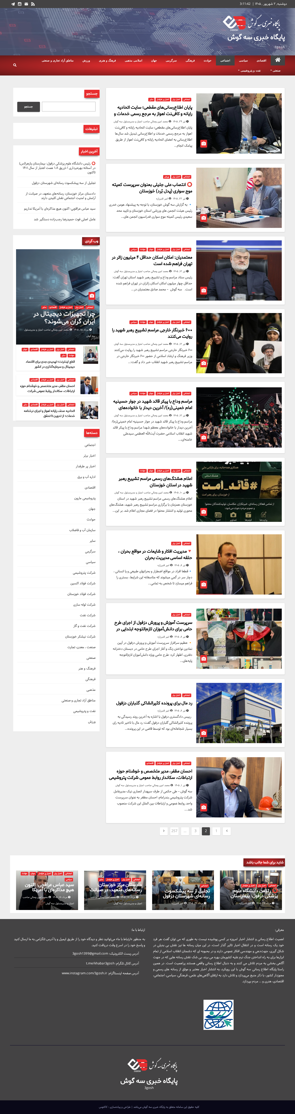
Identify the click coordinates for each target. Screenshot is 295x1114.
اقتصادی (261, 60)
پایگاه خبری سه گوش (256, 37)
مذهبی (91, 690)
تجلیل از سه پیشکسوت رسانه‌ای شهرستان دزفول (63, 183)
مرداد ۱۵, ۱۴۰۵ (81, 330)
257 (174, 831)
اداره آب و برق (86, 477)
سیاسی (243, 60)
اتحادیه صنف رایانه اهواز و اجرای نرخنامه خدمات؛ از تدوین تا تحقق (49, 413)
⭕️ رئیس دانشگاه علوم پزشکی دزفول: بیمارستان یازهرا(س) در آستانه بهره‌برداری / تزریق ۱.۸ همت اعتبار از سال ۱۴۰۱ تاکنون (57, 168)
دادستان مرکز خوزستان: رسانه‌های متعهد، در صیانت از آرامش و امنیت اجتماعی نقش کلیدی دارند (60, 196)
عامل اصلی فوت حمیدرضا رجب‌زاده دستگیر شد (64, 219)
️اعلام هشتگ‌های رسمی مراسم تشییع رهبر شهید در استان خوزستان (155, 482)
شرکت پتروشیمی (84, 572)
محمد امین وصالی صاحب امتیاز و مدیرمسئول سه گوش (141, 122)
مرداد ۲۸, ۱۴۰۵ (263, 903)
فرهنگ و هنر (86, 668)
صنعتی (276, 70)
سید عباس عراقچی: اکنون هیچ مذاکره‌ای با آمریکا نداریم (60, 208)
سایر (151, 99)
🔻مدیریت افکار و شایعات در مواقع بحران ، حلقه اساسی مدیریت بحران (155, 554)
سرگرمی (171, 60)
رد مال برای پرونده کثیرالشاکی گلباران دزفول (154, 703)
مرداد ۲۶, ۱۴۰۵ (195, 903)
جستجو (92, 94)
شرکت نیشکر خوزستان (80, 636)
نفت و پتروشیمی (250, 70)
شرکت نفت (87, 615)
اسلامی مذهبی (133, 60)
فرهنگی (190, 60)
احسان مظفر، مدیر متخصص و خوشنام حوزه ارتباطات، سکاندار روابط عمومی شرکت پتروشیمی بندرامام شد (150, 778)
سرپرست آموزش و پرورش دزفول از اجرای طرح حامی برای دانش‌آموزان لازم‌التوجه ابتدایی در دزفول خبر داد (153, 629)
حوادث (208, 60)
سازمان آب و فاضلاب (82, 530)
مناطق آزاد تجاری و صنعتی (58, 60)
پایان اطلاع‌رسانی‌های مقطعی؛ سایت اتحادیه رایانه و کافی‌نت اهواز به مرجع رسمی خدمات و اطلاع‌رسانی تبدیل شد (153, 114)
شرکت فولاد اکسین (82, 583)
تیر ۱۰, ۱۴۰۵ (180, 493)
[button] (14, 65)
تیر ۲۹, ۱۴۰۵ (179, 122)
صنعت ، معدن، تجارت (81, 647)
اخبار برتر (176, 99)
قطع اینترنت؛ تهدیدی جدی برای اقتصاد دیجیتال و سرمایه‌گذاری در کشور (50, 364)
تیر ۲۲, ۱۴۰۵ (179, 199)
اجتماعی (225, 60)
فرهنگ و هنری (107, 60)
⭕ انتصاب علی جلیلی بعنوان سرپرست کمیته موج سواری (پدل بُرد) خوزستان (152, 188)
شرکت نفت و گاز (84, 626)
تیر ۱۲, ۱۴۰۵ (179, 271)
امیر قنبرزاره (162, 199)
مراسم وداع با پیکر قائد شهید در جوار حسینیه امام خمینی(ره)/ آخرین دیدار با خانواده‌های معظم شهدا (152, 408)
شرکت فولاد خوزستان (81, 594)
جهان (154, 60)
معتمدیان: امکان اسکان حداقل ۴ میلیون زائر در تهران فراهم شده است (152, 260)
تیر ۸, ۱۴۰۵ (180, 565)
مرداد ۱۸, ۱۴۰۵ (128, 897)
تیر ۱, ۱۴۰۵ (180, 785)
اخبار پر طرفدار (163, 99)
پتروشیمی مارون (84, 498)
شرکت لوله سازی (84, 604)
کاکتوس (103, 1107)
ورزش (86, 60)
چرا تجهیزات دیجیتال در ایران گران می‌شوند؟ (64, 318)
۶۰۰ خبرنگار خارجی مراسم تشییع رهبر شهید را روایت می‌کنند (152, 333)
